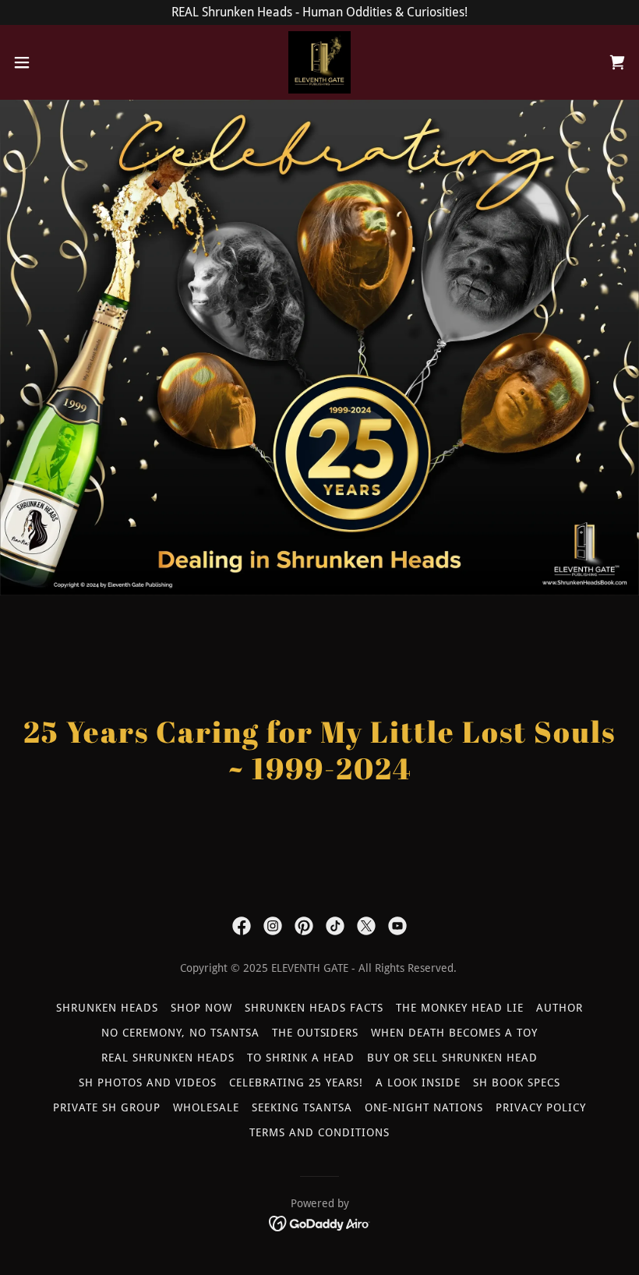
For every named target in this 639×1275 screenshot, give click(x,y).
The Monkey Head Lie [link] (460, 1007)
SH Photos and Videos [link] (148, 1082)
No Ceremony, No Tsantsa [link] (180, 1032)
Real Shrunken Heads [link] (168, 1057)
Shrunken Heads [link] (107, 1007)
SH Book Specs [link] (516, 1082)
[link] (319, 62)
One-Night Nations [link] (424, 1107)
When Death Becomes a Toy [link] (454, 1032)
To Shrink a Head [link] (301, 1057)
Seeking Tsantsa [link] (302, 1107)
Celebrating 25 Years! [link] (296, 1082)
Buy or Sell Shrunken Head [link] (452, 1057)
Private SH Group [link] (107, 1107)
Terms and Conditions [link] (319, 1132)
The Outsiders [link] (315, 1032)
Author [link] (559, 1007)
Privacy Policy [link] (541, 1107)
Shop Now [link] (201, 1007)
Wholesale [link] (206, 1107)
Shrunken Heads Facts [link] (314, 1007)
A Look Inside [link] (418, 1082)
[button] (53, 62)
